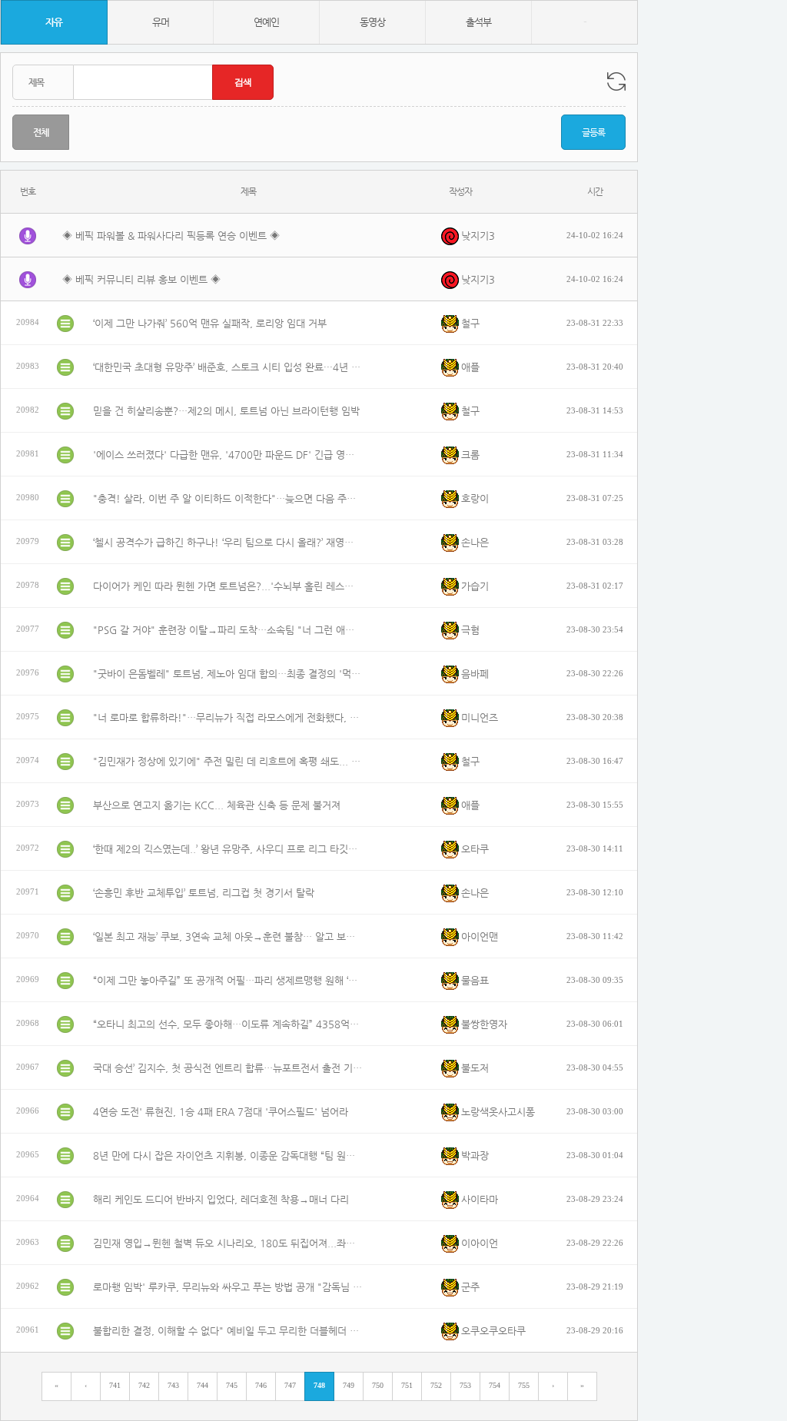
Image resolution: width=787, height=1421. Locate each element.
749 (348, 1385)
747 (290, 1385)
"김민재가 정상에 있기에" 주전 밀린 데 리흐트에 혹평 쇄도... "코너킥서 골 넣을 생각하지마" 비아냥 (227, 761)
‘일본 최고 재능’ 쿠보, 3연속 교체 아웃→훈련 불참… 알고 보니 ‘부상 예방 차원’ (227, 936)
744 (202, 1385)
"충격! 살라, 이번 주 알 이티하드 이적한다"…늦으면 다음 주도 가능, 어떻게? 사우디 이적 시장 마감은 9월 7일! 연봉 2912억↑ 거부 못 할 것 (227, 498)
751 (407, 1385)
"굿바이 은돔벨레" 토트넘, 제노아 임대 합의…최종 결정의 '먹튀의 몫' (227, 673)
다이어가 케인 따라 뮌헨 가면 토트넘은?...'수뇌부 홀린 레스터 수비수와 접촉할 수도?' (227, 586)
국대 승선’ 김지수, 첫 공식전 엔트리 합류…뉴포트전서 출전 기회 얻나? (227, 1068)
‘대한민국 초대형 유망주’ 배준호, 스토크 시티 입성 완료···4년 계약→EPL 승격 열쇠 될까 (227, 367)
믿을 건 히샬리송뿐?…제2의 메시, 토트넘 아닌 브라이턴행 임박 (226, 411)
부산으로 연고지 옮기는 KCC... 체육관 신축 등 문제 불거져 (216, 805)
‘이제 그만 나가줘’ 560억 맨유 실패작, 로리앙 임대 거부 (210, 323)
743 (173, 1385)
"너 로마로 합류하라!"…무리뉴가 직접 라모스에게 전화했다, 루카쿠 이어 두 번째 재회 (227, 717)
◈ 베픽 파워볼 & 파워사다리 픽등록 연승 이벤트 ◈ (171, 235)
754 (494, 1385)
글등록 (593, 132)
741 (115, 1385)
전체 (40, 132)
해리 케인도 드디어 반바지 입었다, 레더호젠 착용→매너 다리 (221, 1199)
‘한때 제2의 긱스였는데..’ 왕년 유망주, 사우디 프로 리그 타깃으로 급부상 (227, 849)
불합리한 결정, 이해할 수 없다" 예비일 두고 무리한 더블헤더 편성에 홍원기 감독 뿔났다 (227, 1330)
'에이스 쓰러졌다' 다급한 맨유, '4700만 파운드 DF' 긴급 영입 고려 (227, 454)
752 (436, 1385)
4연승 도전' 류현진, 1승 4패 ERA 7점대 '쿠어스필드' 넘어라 (220, 1111)
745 (231, 1385)
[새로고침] (616, 81)
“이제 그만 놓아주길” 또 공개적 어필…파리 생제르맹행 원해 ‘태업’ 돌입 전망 (227, 980)
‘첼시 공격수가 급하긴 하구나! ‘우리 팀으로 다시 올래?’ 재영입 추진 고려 (227, 542)
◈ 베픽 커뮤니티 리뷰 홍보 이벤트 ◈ (141, 279)
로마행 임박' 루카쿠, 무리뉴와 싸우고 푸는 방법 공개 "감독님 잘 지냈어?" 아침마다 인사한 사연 (227, 1287)
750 (378, 1385)
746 (261, 1385)
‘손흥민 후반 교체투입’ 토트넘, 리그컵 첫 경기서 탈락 (203, 892)
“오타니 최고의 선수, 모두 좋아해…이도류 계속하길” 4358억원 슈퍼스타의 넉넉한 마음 (227, 1024)
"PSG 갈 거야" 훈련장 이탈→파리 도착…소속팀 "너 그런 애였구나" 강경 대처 (227, 630)
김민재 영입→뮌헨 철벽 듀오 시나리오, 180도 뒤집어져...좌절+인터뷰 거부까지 (227, 1243)
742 (144, 1385)
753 (465, 1385)
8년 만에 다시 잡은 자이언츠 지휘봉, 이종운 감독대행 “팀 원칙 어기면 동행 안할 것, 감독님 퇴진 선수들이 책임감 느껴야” (227, 1155)
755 (524, 1385)
